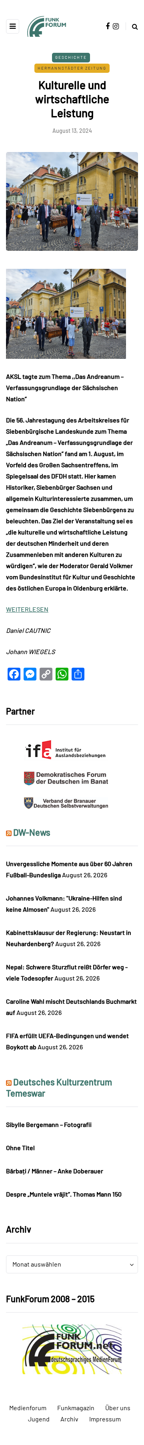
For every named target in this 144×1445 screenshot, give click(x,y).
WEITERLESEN (27, 609)
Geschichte (71, 57)
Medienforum (27, 1407)
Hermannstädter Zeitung (72, 68)
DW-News (31, 832)
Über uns (117, 1407)
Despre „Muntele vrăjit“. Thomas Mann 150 (64, 1194)
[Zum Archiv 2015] (72, 1348)
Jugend (39, 1419)
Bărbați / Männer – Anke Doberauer (54, 1171)
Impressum (105, 1419)
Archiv (69, 1419)
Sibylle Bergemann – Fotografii (49, 1124)
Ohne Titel (20, 1147)
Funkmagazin (75, 1407)
